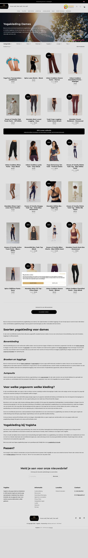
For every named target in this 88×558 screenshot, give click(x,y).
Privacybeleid (62, 273)
